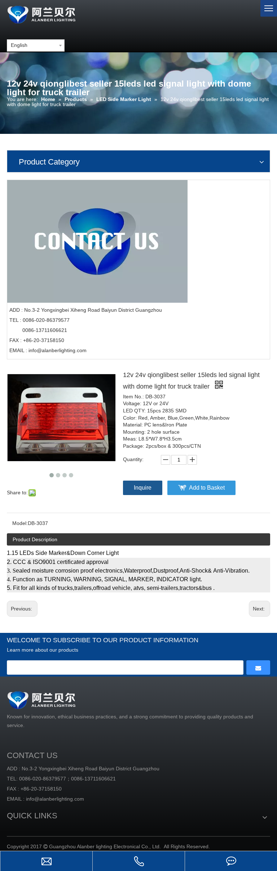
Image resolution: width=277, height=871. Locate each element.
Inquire (142, 488)
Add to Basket (207, 488)
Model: (20, 523)
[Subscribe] (258, 667)
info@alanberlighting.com (57, 350)
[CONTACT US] (97, 241)
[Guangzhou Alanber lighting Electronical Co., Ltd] (52, 13)
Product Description (35, 539)
